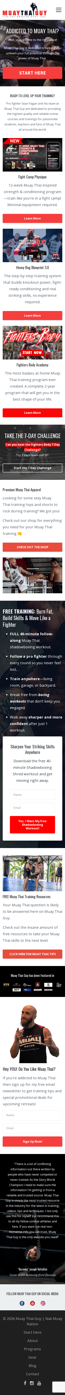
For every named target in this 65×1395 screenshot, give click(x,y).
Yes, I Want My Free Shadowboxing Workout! (32, 824)
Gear (32, 1357)
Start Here (32, 1332)
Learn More (32, 218)
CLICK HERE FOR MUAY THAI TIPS (32, 954)
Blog (32, 1365)
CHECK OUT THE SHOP (32, 547)
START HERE (32, 73)
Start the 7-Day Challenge (32, 468)
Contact (32, 1373)
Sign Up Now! (32, 1142)
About (32, 1340)
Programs (32, 1349)
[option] (32, 1219)
